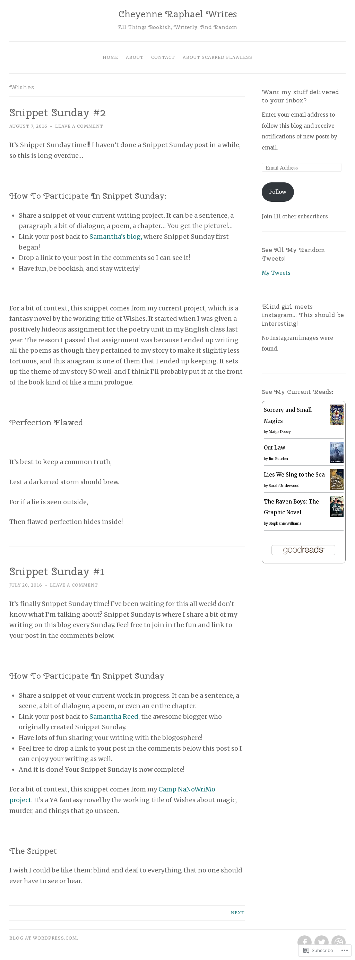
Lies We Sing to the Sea (294, 474)
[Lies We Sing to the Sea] (337, 487)
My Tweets (276, 273)
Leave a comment (79, 126)
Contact (163, 57)
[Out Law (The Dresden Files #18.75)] (337, 461)
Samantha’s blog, (115, 237)
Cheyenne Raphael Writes (178, 14)
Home (110, 57)
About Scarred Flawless (217, 57)
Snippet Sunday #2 (57, 112)
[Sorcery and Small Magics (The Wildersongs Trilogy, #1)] (337, 423)
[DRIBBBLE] (338, 943)
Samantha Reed (113, 717)
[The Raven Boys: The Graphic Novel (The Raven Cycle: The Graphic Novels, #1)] (337, 514)
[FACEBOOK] (304, 943)
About (135, 57)
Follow (277, 192)
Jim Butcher (278, 458)
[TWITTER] (321, 943)
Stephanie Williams (285, 523)
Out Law (274, 447)
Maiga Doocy (280, 431)
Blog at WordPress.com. (43, 938)
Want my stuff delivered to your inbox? (300, 96)
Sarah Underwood (284, 485)
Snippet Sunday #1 (59, 571)
